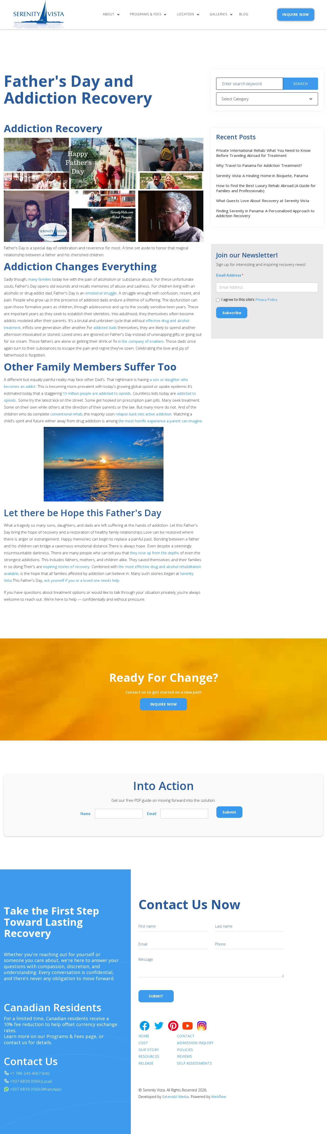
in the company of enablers (141, 341)
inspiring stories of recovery (66, 566)
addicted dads (106, 327)
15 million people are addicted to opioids (97, 393)
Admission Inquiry (195, 1043)
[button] (112, 15)
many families (39, 279)
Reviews (184, 1056)
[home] (39, 14)
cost (143, 1043)
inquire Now (163, 704)
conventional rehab (66, 414)
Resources (148, 1056)
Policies (185, 1050)
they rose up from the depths (154, 552)
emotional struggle (101, 293)
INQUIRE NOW (295, 14)
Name (85, 813)
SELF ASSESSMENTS (194, 1063)
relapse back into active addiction (143, 414)
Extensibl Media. (176, 1096)
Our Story (148, 1050)
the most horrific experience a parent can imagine (160, 420)
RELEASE (146, 1063)
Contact (185, 1036)
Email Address (229, 275)
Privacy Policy (266, 299)
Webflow (218, 1096)
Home (143, 1036)
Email (151, 813)
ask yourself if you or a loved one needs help (81, 580)
